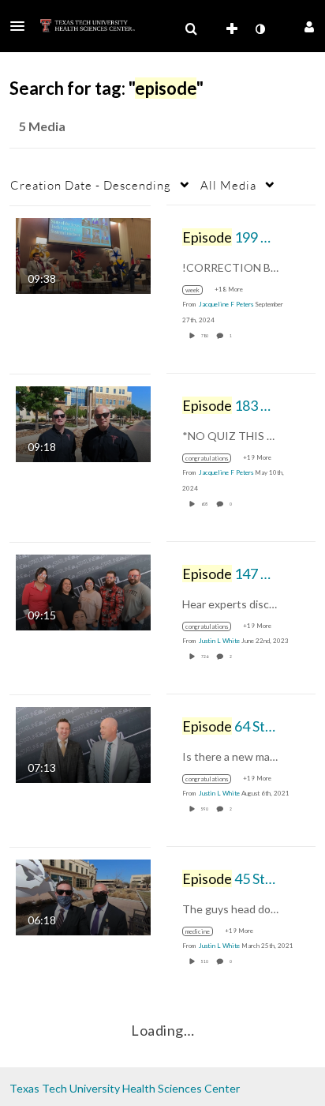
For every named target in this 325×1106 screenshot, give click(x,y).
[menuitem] (190, 29)
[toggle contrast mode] (259, 29)
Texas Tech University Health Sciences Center (124, 1088)
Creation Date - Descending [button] (90, 185)
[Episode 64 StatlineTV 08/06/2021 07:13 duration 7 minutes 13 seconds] (83, 743)
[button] (22, 26)
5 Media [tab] (42, 126)
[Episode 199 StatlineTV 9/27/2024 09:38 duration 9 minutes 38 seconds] (83, 254)
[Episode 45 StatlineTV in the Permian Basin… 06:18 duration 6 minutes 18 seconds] (83, 895)
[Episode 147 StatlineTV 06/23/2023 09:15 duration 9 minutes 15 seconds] (83, 590)
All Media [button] (228, 185)
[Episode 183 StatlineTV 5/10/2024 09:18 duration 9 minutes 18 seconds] (83, 422)
